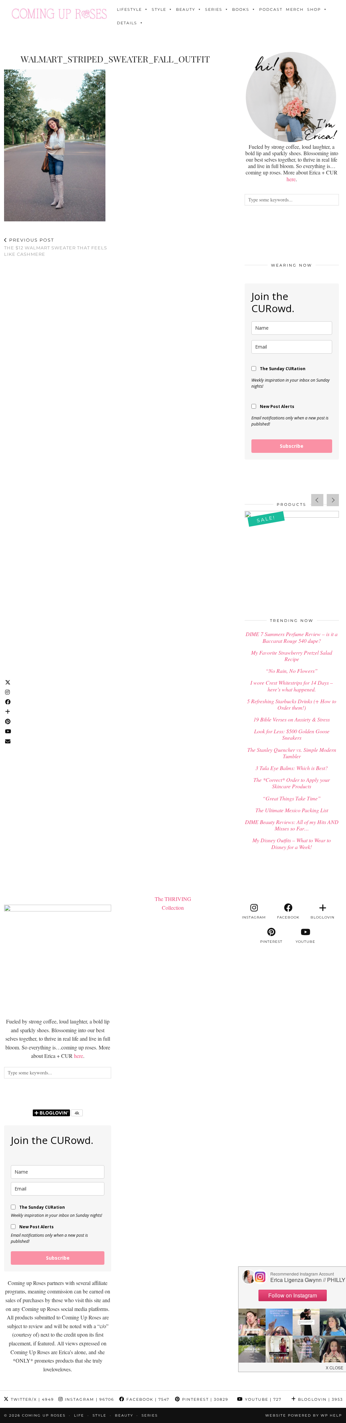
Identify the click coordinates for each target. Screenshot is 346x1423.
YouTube (262, 1399)
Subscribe (291, 446)
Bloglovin (319, 1399)
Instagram (88, 1399)
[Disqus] (115, 350)
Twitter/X (31, 1399)
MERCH (295, 9)
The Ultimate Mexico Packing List (291, 810)
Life (79, 1415)
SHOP (314, 9)
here (291, 179)
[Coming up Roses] (59, 13)
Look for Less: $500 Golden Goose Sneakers (291, 734)
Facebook (147, 1399)
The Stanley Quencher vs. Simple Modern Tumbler (291, 753)
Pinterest (204, 1399)
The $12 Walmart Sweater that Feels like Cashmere (55, 247)
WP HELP (331, 1415)
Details (127, 23)
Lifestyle (129, 9)
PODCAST (270, 9)
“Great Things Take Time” (292, 798)
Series (213, 9)
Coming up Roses (44, 1415)
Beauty (185, 9)
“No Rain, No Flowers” (292, 670)
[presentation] (317, 500)
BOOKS (240, 9)
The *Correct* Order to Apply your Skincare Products (291, 783)
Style (159, 9)
